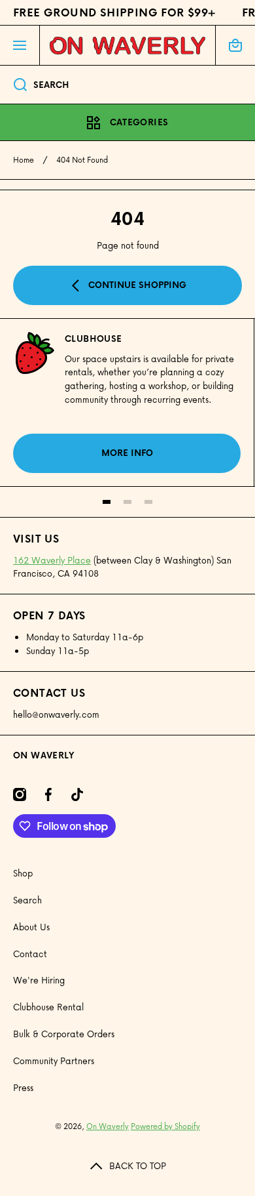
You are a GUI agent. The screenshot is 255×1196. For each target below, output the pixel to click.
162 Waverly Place (52, 560)
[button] (235, 45)
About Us (31, 927)
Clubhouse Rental (48, 1007)
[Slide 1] (106, 502)
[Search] (13, 84)
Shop (23, 873)
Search (27, 900)
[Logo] (127, 45)
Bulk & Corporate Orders (63, 1034)
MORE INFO (127, 452)
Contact (30, 953)
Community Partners (53, 1060)
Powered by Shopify (165, 1126)
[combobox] (127, 84)
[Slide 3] (148, 502)
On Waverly (107, 1126)
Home (23, 160)
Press (23, 1087)
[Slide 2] (127, 502)
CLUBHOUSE (93, 338)
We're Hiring (39, 980)
